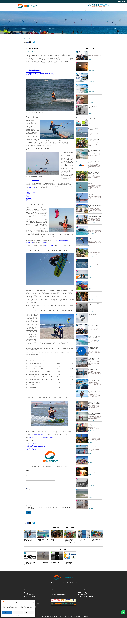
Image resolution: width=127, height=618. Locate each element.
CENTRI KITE (44, 10)
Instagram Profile (30, 594)
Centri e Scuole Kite (31, 443)
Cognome (43, 475)
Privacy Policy (21, 615)
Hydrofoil (28, 198)
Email (27, 478)
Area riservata (122, 1)
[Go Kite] (27, 8)
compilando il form (38, 399)
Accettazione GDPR (31, 505)
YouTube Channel (30, 596)
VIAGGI (51, 10)
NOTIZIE (38, 10)
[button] (33, 602)
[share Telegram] (34, 42)
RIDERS (105, 10)
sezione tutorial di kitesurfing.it (47, 437)
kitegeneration (37, 437)
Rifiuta (18, 612)
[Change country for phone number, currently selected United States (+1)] (27, 489)
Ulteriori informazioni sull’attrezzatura (36, 448)
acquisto (44, 242)
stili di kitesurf (31, 187)
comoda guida (49, 245)
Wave (27, 196)
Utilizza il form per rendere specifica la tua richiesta (39, 493)
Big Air (28, 190)
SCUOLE (74, 10)
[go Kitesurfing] (63, 579)
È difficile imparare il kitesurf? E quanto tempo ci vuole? (41, 75)
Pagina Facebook (30, 593)
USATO (95, 10)
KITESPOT (80, 10)
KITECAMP (63, 10)
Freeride (28, 201)
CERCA (125, 10)
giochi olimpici (35, 180)
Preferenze (29, 612)
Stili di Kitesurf (30, 445)
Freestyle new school (32, 192)
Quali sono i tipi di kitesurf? (33, 70)
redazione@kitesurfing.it (37, 434)
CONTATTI (116, 10)
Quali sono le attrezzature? (33, 72)
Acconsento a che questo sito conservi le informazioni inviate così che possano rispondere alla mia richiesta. (51, 508)
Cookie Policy (15, 615)
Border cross (29, 199)
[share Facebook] (28, 42)
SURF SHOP (101, 10)
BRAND (111, 10)
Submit (28, 512)
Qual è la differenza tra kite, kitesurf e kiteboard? (40, 73)
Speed (28, 195)
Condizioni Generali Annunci (87, 596)
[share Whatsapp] (32, 42)
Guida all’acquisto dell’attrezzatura (35, 446)
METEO (68, 10)
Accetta (7, 612)
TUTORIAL (57, 10)
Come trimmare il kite (32, 449)
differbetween (30, 437)
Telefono (28, 486)
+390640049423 (56, 593)
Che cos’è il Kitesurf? (32, 69)
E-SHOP (121, 10)
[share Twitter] (30, 42)
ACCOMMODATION (88, 10)
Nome (27, 475)
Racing (28, 193)
